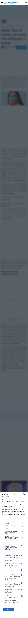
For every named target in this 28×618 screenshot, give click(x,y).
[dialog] (14, 555)
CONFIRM (8, 609)
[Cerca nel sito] (26, 2)
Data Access (14, 615)
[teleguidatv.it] (11, 2)
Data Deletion (5, 615)
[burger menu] (2, 2)
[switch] (22, 526)
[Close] (24, 494)
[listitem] (14, 523)
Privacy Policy (22, 615)
